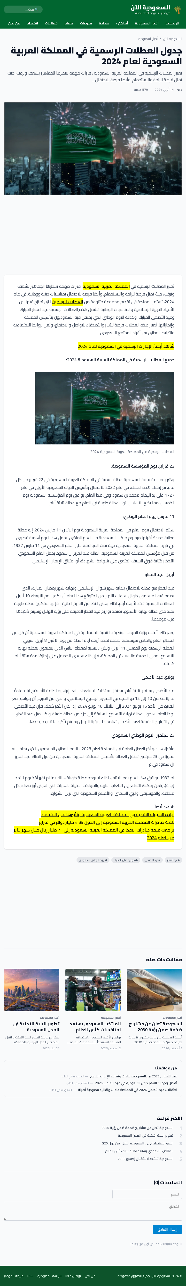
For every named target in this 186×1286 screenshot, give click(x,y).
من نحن (14, 23)
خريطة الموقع (13, 1275)
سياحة (104, 23)
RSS (30, 1275)
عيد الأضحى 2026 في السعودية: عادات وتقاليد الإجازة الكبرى (133, 1076)
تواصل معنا (73, 1275)
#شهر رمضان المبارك (126, 860)
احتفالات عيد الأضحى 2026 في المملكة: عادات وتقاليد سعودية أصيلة (127, 1090)
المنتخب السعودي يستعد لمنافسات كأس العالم (95, 1027)
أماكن (122, 23)
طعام (68, 23)
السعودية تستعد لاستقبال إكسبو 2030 (145, 1159)
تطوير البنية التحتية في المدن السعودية (36, 1027)
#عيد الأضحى (152, 860)
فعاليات (51, 23)
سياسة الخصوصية (49, 1275)
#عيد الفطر (173, 860)
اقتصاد (32, 23)
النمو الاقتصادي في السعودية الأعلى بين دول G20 (137, 1143)
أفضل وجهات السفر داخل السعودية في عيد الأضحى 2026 (136, 1083)
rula (179, 89)
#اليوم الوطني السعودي (93, 860)
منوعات (86, 23)
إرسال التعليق (167, 1229)
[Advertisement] (93, 235)
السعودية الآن (172, 39)
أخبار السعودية (147, 23)
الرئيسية (172, 23)
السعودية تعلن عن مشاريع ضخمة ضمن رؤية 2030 (155, 1027)
